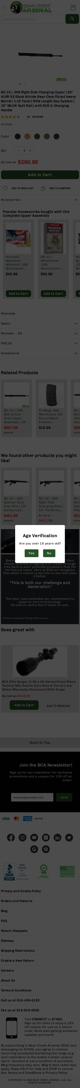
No (49, 553)
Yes (31, 553)
